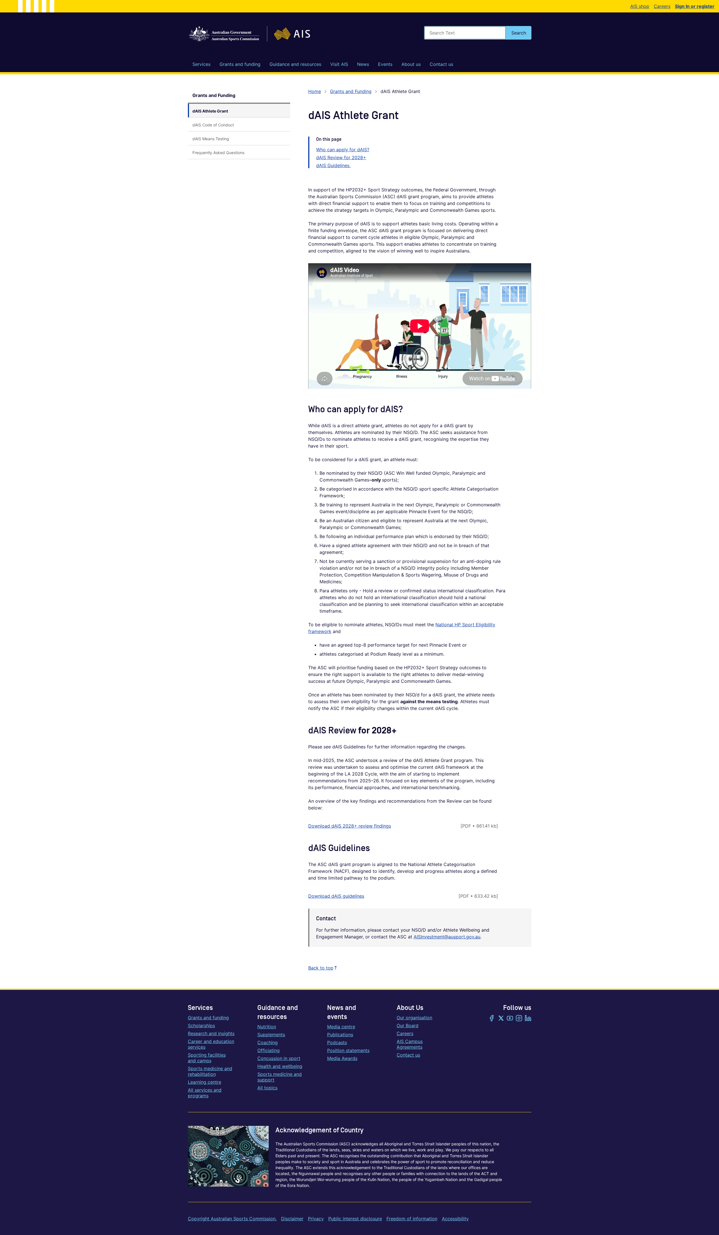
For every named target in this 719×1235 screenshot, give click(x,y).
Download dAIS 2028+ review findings (349, 826)
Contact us (408, 1055)
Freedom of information (411, 1218)
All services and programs (204, 1092)
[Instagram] (519, 1019)
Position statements (348, 1050)
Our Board (407, 1025)
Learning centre (204, 1082)
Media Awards (342, 1058)
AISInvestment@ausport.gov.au (447, 937)
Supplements (271, 1034)
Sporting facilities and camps (207, 1057)
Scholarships (201, 1025)
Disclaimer (292, 1218)
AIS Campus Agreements (410, 1044)
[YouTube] (510, 1019)
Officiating (268, 1050)
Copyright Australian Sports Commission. (232, 1218)
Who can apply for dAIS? (342, 149)
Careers (662, 6)
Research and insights (211, 1033)
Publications (340, 1034)
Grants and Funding (213, 95)
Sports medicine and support (279, 1077)
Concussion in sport (278, 1058)
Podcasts (337, 1042)
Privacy (316, 1218)
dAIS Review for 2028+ (341, 157)
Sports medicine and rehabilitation (210, 1071)
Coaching (267, 1042)
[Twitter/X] (501, 1019)
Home (314, 91)
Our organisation (414, 1017)
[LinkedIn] (528, 1019)
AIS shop (639, 6)
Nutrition (266, 1026)
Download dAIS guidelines (336, 896)
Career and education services (211, 1044)
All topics (267, 1088)
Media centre (341, 1026)
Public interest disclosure (355, 1218)
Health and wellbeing (279, 1066)
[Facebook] (491, 1019)
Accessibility (455, 1218)
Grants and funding (208, 1017)
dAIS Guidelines (333, 165)
